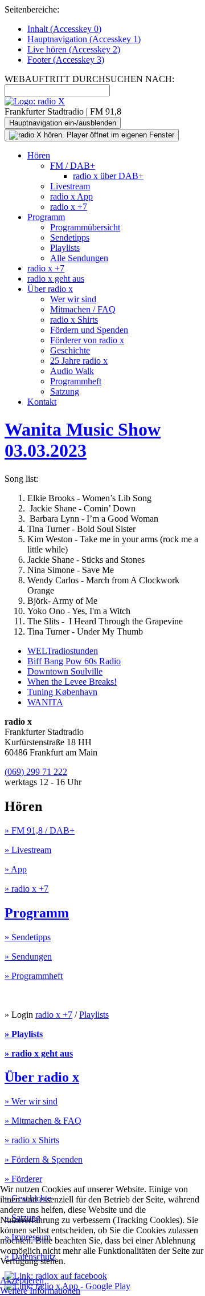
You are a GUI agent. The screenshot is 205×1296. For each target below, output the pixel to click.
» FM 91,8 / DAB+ (40, 830)
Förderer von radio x (87, 340)
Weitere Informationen (40, 1290)
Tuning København (62, 692)
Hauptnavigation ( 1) (84, 39)
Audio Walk (72, 371)
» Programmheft (34, 976)
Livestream (70, 186)
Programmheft (75, 381)
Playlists (65, 248)
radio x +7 (68, 207)
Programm (46, 217)
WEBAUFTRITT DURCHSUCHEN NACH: (89, 79)
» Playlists (24, 1034)
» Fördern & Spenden (44, 1159)
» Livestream (28, 850)
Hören (38, 155)
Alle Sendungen (79, 258)
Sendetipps (69, 237)
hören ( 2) (73, 49)
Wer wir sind (73, 299)
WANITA (45, 702)
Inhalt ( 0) (64, 29)
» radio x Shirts (32, 1140)
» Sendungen (28, 956)
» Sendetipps (28, 937)
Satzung (64, 391)
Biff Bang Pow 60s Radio (74, 661)
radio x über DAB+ (108, 176)
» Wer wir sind (31, 1101)
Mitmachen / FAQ (83, 309)
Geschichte (70, 350)
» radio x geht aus (39, 1053)
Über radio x (50, 289)
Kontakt (41, 402)
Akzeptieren (22, 1280)
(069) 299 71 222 (36, 772)
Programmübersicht (85, 227)
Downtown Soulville (64, 671)
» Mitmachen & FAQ (43, 1121)
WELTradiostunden (62, 651)
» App (16, 869)
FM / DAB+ (72, 165)
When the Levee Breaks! (72, 681)
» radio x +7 (26, 888)
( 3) (65, 59)
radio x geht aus (55, 278)
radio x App (71, 196)
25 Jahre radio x (79, 360)
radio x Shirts (74, 319)
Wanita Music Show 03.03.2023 (83, 440)
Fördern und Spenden (89, 330)
